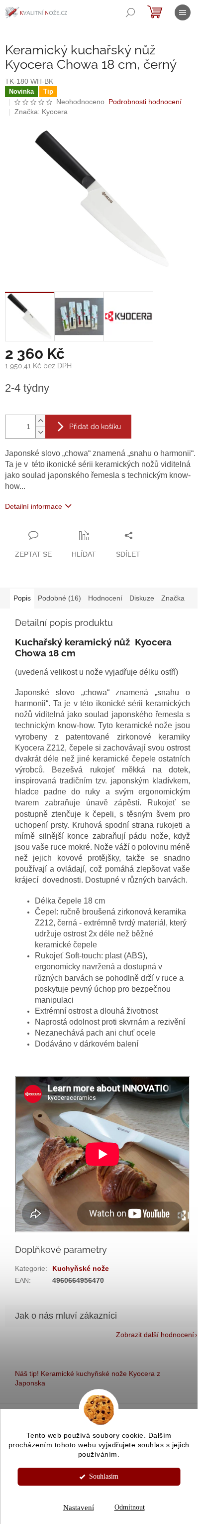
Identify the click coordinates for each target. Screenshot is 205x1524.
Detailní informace (33, 506)
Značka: (41, 112)
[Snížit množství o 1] (40, 432)
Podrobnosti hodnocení (145, 102)
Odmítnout (129, 1507)
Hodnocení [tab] (105, 598)
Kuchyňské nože (80, 1268)
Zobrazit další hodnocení (155, 1335)
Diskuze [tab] (141, 598)
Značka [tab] (173, 598)
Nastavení (78, 1508)
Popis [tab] (22, 598)
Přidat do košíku (95, 427)
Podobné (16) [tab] (59, 598)
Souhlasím (103, 1476)
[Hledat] (130, 12)
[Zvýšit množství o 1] (40, 421)
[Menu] (183, 12)
